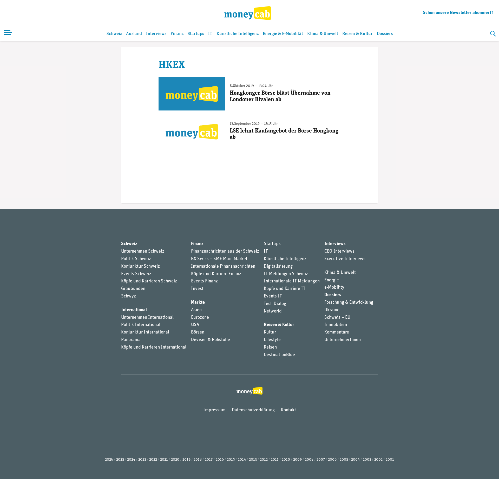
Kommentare (336, 332)
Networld (273, 311)
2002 (378, 460)
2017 (209, 460)
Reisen (270, 347)
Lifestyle (272, 340)
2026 (109, 460)
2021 (164, 460)
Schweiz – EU (337, 317)
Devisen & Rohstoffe (210, 340)
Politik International (140, 325)
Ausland (134, 34)
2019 (186, 460)
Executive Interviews (344, 259)
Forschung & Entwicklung (348, 302)
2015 (231, 460)
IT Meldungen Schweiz (286, 274)
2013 (253, 460)
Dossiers (385, 34)
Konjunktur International (145, 332)
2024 (131, 460)
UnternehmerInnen (342, 340)
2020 (175, 460)
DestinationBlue (279, 355)
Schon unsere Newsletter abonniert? (458, 13)
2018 (198, 460)
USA (195, 325)
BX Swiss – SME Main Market (219, 259)
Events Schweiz (136, 274)
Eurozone (200, 317)
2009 (297, 460)
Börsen (197, 332)
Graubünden (133, 289)
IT (210, 34)
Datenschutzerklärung (253, 410)
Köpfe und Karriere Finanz (216, 274)
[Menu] (8, 33)
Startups (196, 34)
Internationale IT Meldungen (292, 281)
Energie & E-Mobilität (283, 34)
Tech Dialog (275, 304)
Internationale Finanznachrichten (223, 266)
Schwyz (128, 296)
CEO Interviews (339, 251)
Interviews (156, 34)
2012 (264, 460)
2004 (355, 460)
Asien (196, 310)
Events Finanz (204, 281)
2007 (321, 460)
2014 (242, 460)
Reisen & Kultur (357, 34)
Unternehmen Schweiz (142, 251)
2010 (286, 460)
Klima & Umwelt (322, 34)
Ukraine (331, 310)
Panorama (131, 340)
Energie (331, 280)
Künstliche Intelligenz (237, 34)
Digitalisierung (278, 266)
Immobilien (335, 325)
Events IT (273, 296)
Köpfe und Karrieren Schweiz (149, 281)
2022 (153, 460)
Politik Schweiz (136, 259)
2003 (367, 460)
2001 (390, 460)
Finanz (176, 34)
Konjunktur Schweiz (140, 266)
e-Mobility (334, 287)
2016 (220, 460)
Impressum (214, 410)
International (134, 310)
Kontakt (288, 410)
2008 (309, 460)
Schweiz (114, 34)
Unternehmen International (147, 317)
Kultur (270, 332)
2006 (332, 460)
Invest (197, 289)
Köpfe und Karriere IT (284, 289)
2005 (344, 460)
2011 (275, 460)
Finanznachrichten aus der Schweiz (225, 251)
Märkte (198, 302)
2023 (142, 460)
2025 (120, 460)
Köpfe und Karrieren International (153, 347)
